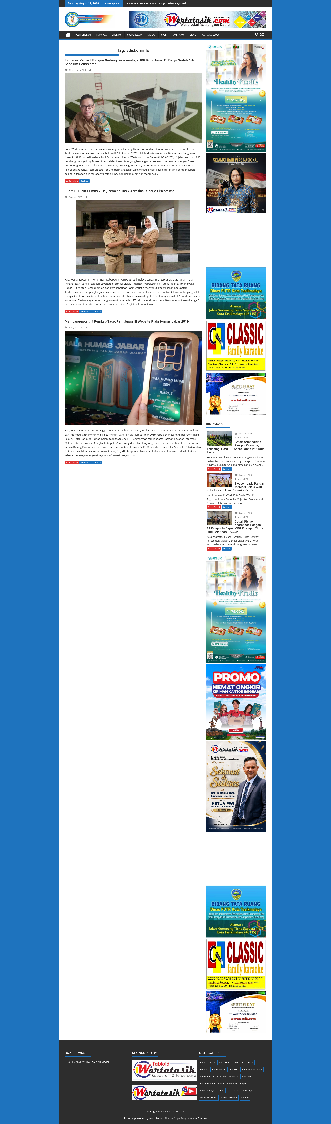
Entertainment (219, 1069)
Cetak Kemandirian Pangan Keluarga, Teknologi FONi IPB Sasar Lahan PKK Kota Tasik (175, 3)
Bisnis (193, 35)
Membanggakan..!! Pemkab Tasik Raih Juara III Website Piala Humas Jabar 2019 (127, 321)
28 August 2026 (244, 433)
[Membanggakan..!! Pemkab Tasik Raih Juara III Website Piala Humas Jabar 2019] (133, 378)
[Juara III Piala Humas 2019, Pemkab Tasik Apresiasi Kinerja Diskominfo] (133, 237)
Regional (244, 1083)
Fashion (234, 1069)
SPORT (164, 35)
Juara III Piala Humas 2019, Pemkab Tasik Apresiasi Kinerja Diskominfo (119, 191)
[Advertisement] (236, 238)
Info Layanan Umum (252, 1069)
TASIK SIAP (96, 311)
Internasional (207, 1076)
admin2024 (242, 437)
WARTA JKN (179, 35)
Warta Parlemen (211, 35)
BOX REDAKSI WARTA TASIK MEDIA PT (87, 1061)
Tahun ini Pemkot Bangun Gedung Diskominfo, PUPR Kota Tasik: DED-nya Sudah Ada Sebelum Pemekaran (130, 62)
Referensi (232, 1083)
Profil (221, 1083)
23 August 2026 (244, 513)
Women (245, 1097)
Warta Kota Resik (209, 1097)
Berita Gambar (207, 1062)
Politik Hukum (83, 35)
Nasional (233, 1076)
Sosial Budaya (134, 35)
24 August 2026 (244, 475)
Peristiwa (101, 35)
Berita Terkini (72, 181)
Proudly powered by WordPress (143, 1118)
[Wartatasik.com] (68, 34)
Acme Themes (198, 1118)
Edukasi (151, 35)
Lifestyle (221, 1076)
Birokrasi (117, 35)
